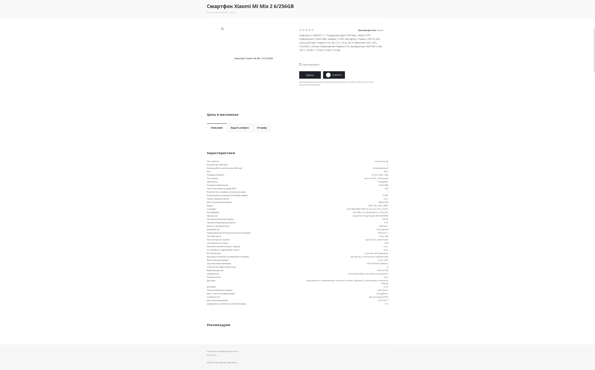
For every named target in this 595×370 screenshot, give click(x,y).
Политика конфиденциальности (223, 351)
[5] (312, 30)
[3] (306, 30)
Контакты (212, 355)
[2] (303, 30)
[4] (309, 30)
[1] (300, 30)
